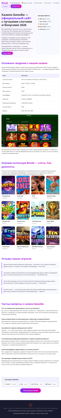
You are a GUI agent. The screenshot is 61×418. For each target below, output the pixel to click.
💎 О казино (56, 3)
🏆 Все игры (47, 3)
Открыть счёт (16, 6)
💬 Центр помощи (15, 3)
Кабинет (5, 6)
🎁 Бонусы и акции (27, 3)
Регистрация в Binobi (30, 390)
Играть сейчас (7, 53)
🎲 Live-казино (38, 3)
